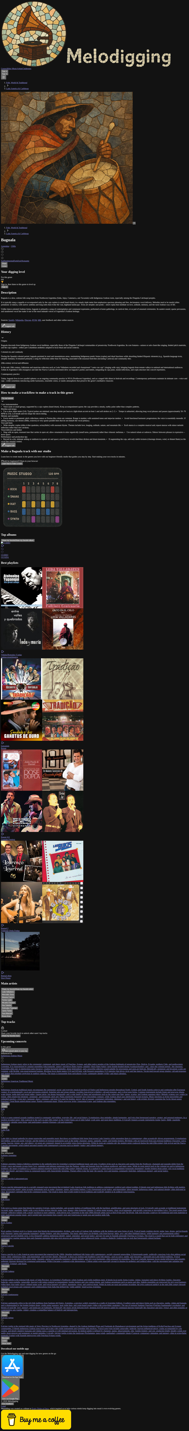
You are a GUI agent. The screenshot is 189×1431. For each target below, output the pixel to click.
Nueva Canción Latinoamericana (14, 1179)
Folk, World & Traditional (16, 83)
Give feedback (7, 1404)
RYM (34, 320)
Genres (4, 68)
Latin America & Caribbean (17, 88)
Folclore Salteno (7, 1271)
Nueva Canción (7, 1246)
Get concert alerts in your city (16, 1051)
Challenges (26, 68)
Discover (5, 1076)
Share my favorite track (11, 1036)
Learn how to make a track (12, 464)
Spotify (11, 320)
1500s (13, 246)
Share (4, 263)
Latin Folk (5, 1130)
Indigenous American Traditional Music (17, 1081)
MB (39, 320)
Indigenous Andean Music (11, 1056)
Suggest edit (10, 387)
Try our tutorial (7, 398)
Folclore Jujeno (7, 1318)
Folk (3, 1109)
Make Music (12, 68)
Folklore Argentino (8, 1155)
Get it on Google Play (10, 1399)
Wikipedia (19, 320)
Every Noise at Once (40, 1408)
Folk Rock (5, 1199)
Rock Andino (6, 1223)
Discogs (28, 320)
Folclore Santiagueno (9, 1294)
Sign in (4, 71)
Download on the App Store (12, 1377)
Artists (19, 68)
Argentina (5, 246)
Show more (6, 1343)
